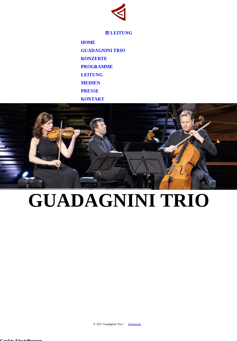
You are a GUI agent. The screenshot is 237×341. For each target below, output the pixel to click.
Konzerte (94, 58)
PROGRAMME (97, 66)
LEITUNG (92, 74)
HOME (88, 42)
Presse (90, 90)
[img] (118, 14)
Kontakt (92, 99)
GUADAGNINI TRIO (103, 50)
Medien (90, 82)
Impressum (134, 324)
